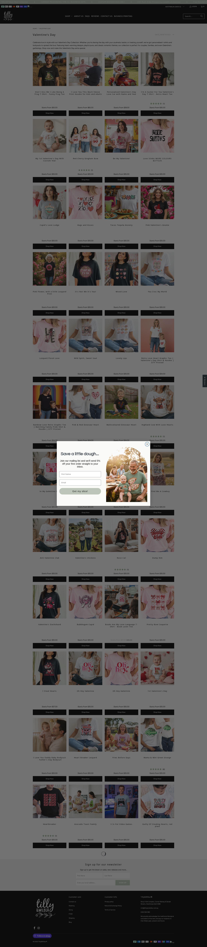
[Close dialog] (147, 444)
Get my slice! (80, 491)
